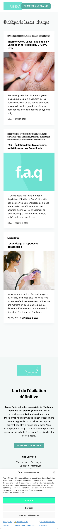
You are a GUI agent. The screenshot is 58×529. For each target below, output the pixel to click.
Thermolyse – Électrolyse (29, 462)
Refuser (29, 508)
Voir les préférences (29, 515)
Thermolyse (44, 36)
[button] (54, 472)
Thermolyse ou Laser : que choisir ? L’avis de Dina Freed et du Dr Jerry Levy (28, 44)
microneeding (26, 139)
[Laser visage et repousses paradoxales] (29, 270)
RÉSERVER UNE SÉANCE (36, 6)
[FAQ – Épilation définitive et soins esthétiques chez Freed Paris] (29, 172)
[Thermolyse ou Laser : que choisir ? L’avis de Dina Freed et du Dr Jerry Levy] (29, 71)
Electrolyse (13, 134)
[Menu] (53, 6)
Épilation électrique (40, 137)
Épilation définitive (16, 36)
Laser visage (32, 36)
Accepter (29, 500)
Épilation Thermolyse (30, 465)
